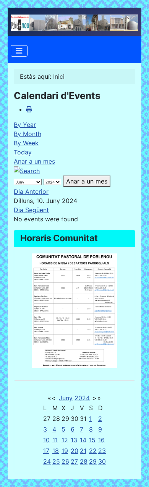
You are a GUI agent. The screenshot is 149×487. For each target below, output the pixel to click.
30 (102, 461)
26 (65, 461)
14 (83, 440)
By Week (26, 143)
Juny (66, 398)
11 (55, 440)
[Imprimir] (29, 109)
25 (56, 461)
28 (83, 461)
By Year (25, 124)
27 (74, 461)
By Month (27, 134)
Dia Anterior (31, 191)
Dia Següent (31, 210)
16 (101, 440)
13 (74, 440)
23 (102, 451)
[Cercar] (27, 170)
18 (55, 451)
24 (47, 461)
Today (23, 152)
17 (46, 451)
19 (65, 451)
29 (93, 461)
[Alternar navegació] (19, 51)
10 (46, 440)
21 (83, 451)
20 (74, 451)
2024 (82, 398)
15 (92, 440)
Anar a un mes (34, 161)
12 (65, 440)
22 (93, 451)
